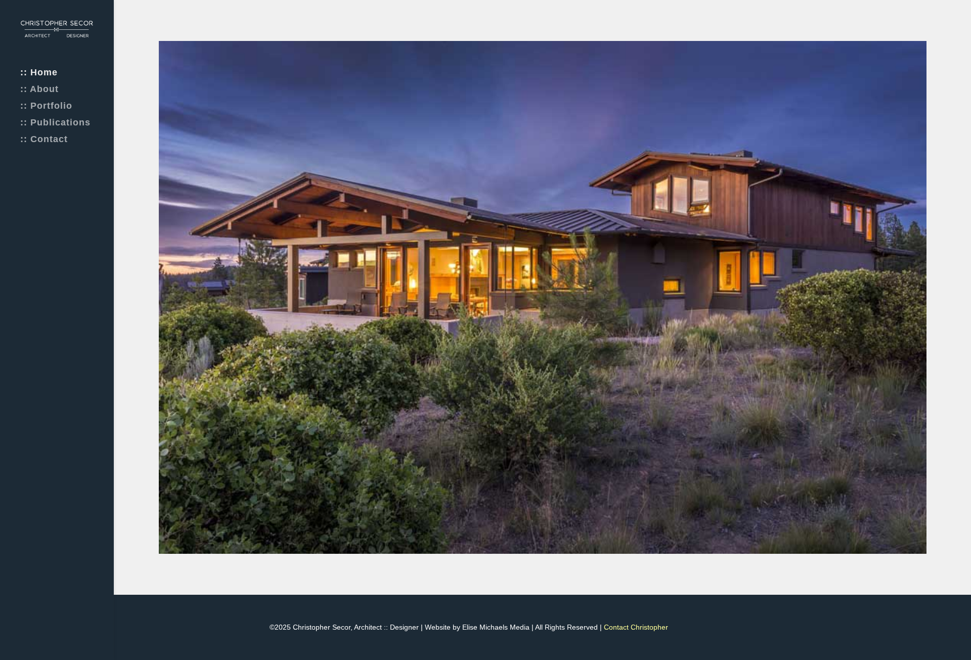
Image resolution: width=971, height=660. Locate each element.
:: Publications (55, 123)
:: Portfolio (46, 106)
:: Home (39, 73)
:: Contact (44, 140)
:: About (39, 89)
